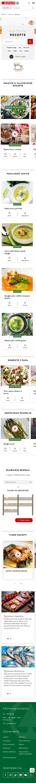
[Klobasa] (14, 503)
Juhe (20, 48)
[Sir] (9, 497)
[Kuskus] (12, 509)
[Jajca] (7, 497)
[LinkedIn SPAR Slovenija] (20, 775)
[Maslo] (14, 497)
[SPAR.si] (10, 3)
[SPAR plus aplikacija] (30, 775)
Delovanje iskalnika (9, 757)
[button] (15, 583)
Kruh (20, 51)
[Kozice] (24, 503)
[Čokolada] (7, 509)
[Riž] (7, 503)
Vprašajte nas (11, 723)
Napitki (26, 51)
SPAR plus (22, 737)
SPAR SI (3, 14)
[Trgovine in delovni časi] (29, 3)
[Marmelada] (9, 509)
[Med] (12, 503)
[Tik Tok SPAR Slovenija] (15, 775)
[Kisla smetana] (9, 503)
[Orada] (29, 503)
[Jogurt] (14, 509)
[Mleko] (21, 497)
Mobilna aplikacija (9, 752)
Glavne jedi (26, 48)
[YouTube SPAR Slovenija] (25, 775)
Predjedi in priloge (11, 48)
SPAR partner (23, 748)
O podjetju (6, 741)
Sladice (15, 51)
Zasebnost (6, 748)
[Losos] (21, 503)
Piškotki (21, 744)
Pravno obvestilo (8, 744)
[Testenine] (12, 497)
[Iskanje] (33, 8)
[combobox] (7, 7)
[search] (30, 41)
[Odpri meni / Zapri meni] (33, 3)
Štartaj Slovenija (24, 741)
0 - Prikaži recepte (24, 520)
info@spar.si (7, 720)
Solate (9, 51)
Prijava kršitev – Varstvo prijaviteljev (25, 753)
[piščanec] (26, 497)
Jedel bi (10, 14)
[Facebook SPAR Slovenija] (5, 775)
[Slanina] (26, 503)
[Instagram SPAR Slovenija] (10, 775)
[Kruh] (29, 497)
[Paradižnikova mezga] (24, 497)
